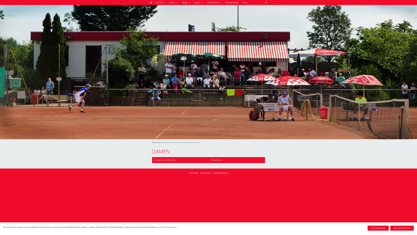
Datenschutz (206, 173)
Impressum (194, 173)
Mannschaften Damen (185, 142)
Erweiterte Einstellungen (167, 227)
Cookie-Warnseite (220, 173)
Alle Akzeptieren (402, 228)
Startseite (165, 142)
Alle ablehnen (378, 228)
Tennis (173, 142)
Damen (197, 142)
